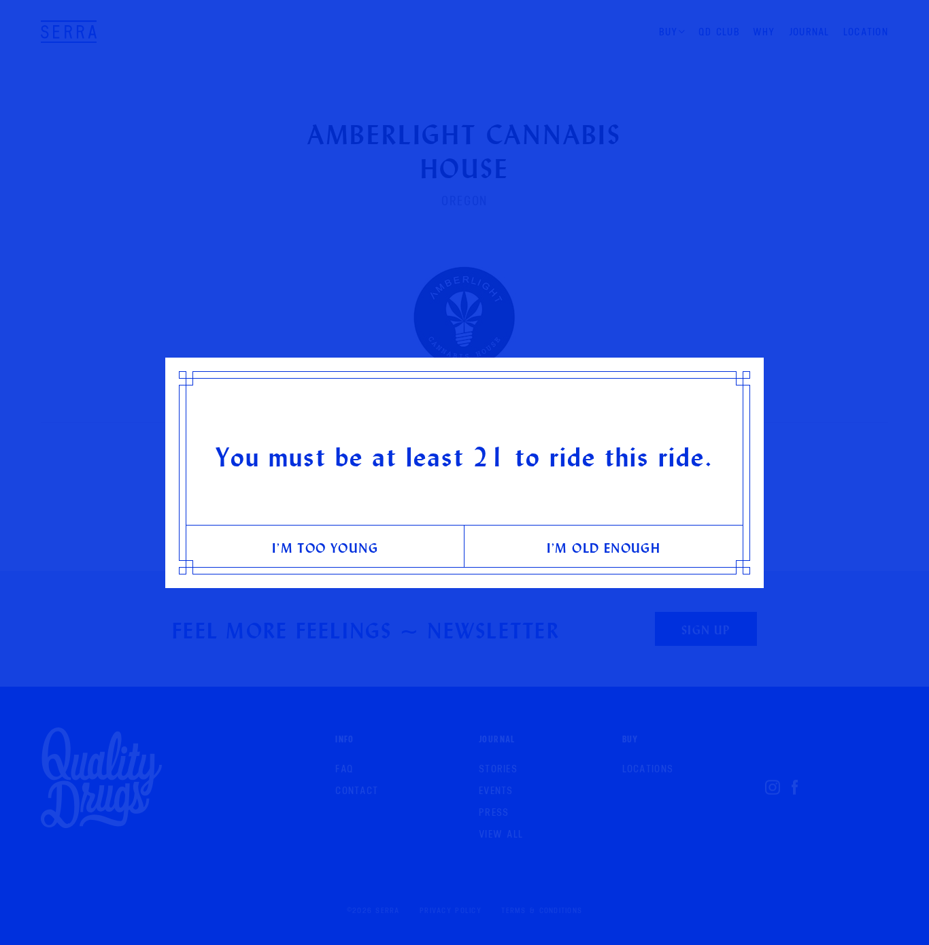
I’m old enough (604, 547)
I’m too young (325, 547)
